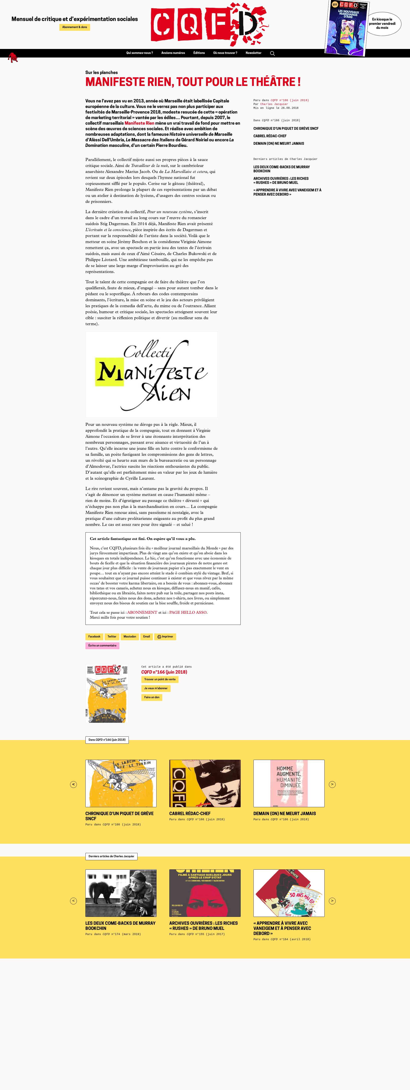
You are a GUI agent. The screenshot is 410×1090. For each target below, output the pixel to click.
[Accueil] (205, 24)
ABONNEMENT (142, 613)
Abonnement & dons (74, 27)
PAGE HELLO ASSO (187, 613)
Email (146, 636)
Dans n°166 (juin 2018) (107, 740)
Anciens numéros (173, 53)
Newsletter (253, 53)
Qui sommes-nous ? (139, 53)
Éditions (199, 53)
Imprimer (167, 636)
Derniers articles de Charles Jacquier (111, 856)
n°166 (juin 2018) (164, 672)
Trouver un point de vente (160, 679)
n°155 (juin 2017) (206, 934)
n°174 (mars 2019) (122, 934)
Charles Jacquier (274, 104)
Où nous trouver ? (225, 53)
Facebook (94, 636)
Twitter (112, 636)
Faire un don (151, 697)
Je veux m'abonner (156, 688)
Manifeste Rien (139, 123)
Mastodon (130, 636)
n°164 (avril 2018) (291, 939)
